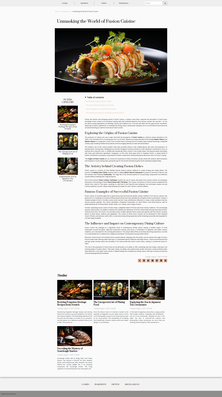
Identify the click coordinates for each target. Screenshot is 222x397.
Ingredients (84, 3)
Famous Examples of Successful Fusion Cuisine (101, 109)
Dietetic (104, 3)
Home (57, 11)
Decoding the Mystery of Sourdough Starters (70, 350)
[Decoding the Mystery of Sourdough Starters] (74, 336)
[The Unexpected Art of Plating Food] (68, 141)
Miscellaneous (123, 3)
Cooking (64, 3)
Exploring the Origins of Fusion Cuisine (98, 101)
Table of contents (95, 97)
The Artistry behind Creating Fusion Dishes (100, 105)
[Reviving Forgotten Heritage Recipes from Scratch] (68, 114)
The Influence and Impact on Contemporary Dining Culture (105, 113)
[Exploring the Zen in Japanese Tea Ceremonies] (68, 166)
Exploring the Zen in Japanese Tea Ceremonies (67, 179)
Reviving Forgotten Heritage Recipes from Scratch (67, 127)
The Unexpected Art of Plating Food (67, 153)
